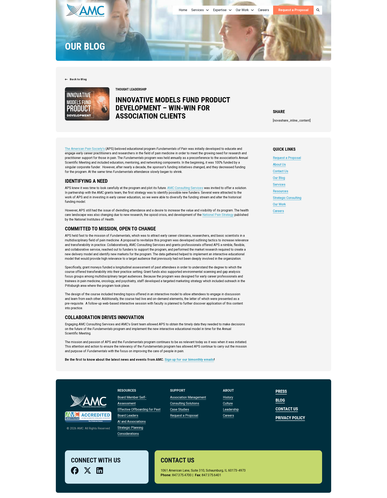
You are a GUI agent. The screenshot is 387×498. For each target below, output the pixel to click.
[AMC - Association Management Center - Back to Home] (85, 10)
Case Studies (179, 409)
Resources (280, 191)
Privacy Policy (290, 417)
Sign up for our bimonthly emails (189, 359)
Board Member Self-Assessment (132, 400)
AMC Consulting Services (185, 188)
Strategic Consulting (287, 198)
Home (183, 10)
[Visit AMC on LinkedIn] (99, 470)
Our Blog (279, 178)
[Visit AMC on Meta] (75, 470)
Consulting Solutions (184, 403)
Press (281, 391)
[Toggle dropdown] (207, 10)
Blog (280, 400)
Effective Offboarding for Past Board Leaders (139, 412)
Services (279, 184)
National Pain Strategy (218, 215)
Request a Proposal (293, 10)
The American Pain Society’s (85, 149)
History (228, 397)
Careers (263, 10)
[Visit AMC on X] (87, 470)
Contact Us (280, 171)
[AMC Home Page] (88, 401)
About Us (279, 164)
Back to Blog (78, 79)
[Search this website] (318, 10)
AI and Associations (132, 421)
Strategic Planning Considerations (130, 431)
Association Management (188, 397)
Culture (228, 403)
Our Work (279, 204)
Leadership (231, 409)
